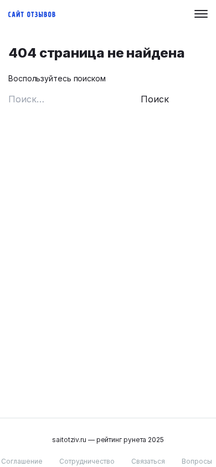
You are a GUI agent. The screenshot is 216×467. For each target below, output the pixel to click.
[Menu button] (201, 13)
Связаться (148, 461)
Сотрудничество (87, 461)
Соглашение (22, 461)
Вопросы (197, 461)
